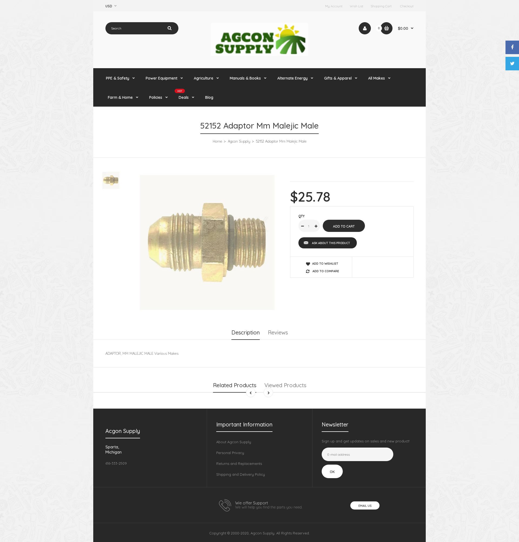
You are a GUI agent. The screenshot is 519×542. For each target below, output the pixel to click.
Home (217, 141)
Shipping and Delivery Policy (240, 474)
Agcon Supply (239, 141)
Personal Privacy (230, 453)
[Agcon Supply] (259, 54)
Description (245, 332)
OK (332, 471)
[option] (207, 242)
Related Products (234, 385)
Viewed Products (285, 385)
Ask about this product (331, 243)
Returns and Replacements (239, 463)
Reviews (278, 332)
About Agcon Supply (233, 442)
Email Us (364, 506)
